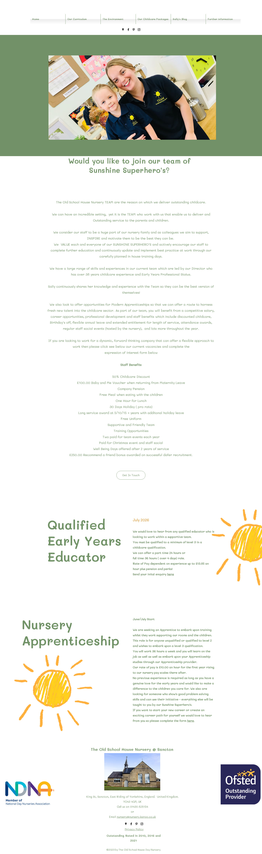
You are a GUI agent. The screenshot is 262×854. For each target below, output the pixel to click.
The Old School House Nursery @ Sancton (132, 749)
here (170, 574)
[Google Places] (123, 29)
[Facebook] (128, 29)
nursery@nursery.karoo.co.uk (136, 817)
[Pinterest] (133, 29)
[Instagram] (139, 29)
